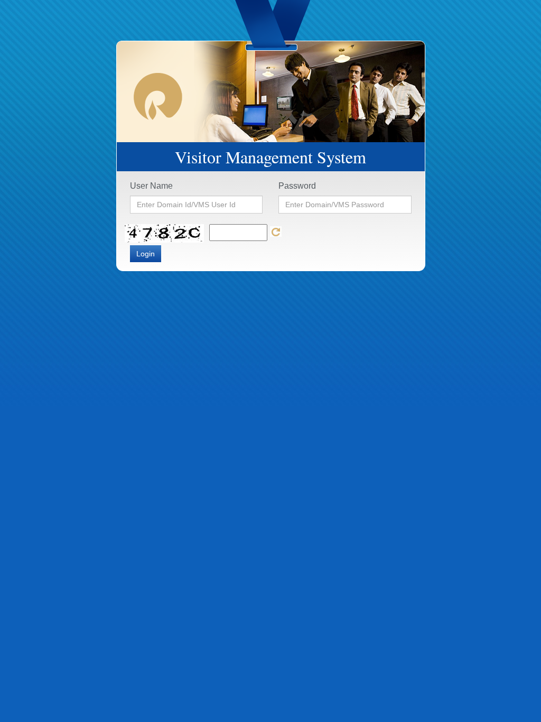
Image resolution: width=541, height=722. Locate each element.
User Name (151, 185)
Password (297, 185)
